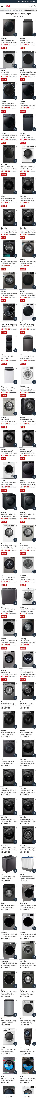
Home (2, 10)
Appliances (8, 10)
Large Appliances (17, 10)
